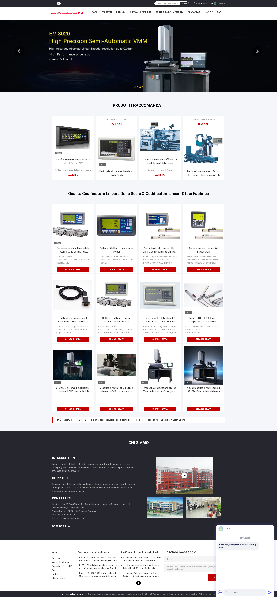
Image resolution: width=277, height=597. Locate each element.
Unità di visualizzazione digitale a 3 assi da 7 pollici (116, 173)
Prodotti (107, 12)
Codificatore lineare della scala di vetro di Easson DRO (73, 161)
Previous (19, 51)
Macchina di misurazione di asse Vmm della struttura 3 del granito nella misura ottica (160, 390)
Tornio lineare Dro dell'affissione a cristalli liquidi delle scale (160, 161)
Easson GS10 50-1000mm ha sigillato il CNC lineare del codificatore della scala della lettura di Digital (203, 320)
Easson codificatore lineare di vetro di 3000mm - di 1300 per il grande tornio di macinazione (141, 575)
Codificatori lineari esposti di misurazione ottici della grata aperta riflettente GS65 (73, 320)
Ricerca (184, 3)
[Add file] (220, 592)
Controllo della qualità (169, 12)
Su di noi (120, 12)
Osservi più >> (61, 526)
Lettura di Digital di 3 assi (116, 120)
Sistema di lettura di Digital (160, 170)
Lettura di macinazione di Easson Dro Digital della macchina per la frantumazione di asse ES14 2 (203, 173)
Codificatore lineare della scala (93, 552)
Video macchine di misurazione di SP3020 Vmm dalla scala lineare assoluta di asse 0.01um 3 (203, 390)
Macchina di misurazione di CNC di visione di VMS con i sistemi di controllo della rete (116, 390)
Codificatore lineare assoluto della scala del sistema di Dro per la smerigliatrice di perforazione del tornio (98, 559)
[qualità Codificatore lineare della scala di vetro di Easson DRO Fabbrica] (72, 136)
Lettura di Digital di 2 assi (203, 120)
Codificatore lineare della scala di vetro (73, 170)
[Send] (269, 592)
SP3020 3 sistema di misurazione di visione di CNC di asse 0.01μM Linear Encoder (73, 390)
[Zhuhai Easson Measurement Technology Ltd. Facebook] (58, 3)
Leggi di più (73, 175)
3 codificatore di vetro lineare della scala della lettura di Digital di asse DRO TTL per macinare (124, 420)
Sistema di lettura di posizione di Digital (116, 250)
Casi (219, 12)
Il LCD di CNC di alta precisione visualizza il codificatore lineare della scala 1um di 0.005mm (98, 567)
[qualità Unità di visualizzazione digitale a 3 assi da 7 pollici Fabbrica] (116, 148)
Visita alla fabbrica (140, 12)
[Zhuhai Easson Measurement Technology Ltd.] (67, 13)
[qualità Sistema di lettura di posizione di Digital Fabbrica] (116, 225)
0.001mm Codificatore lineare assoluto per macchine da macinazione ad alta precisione (116, 320)
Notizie (209, 12)
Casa (94, 12)
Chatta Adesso (201, 3)
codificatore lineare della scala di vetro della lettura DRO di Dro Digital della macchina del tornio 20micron (141, 567)
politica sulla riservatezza (74, 594)
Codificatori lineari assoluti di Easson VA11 (203, 250)
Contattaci (194, 12)
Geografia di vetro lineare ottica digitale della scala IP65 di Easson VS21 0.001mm (160, 250)
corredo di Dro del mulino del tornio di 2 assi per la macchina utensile (160, 320)
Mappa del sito (59, 578)
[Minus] (270, 528)
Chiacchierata (73, 269)
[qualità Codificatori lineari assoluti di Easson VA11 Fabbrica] (203, 225)
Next (257, 51)
